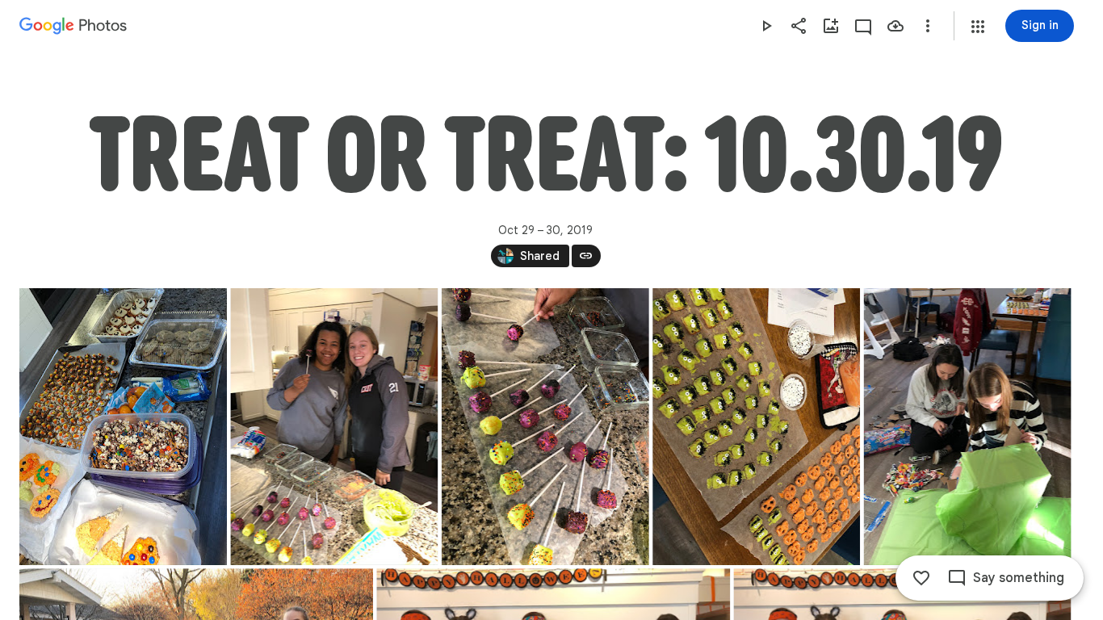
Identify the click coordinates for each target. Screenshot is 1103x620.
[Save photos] (895, 26)
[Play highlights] (766, 25)
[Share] (798, 26)
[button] (978, 26)
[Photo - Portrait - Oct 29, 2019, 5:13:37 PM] (968, 426)
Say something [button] (1018, 578)
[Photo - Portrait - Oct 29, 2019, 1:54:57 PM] (123, 426)
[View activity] (863, 26)
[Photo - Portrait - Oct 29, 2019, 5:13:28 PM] (756, 426)
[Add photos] (831, 26)
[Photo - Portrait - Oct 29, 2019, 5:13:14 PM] (545, 426)
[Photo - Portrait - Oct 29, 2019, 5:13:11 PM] (334, 426)
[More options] (928, 26)
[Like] (921, 578)
